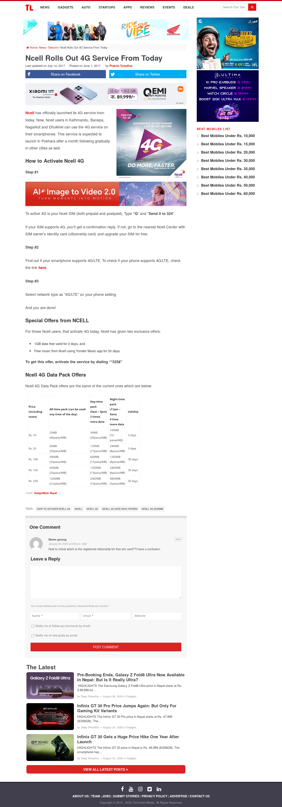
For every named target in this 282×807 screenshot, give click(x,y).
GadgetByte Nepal (45, 493)
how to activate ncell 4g (53, 508)
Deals (188, 7)
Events (169, 7)
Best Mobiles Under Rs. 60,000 (227, 193)
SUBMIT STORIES (126, 796)
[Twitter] (149, 788)
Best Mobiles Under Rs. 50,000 (227, 185)
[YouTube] (131, 788)
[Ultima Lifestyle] (228, 121)
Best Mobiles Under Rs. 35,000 (227, 168)
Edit (84, 543)
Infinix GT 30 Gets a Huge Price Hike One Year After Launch (128, 739)
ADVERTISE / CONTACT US (190, 796)
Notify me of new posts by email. (57, 635)
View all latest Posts (105, 769)
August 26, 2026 (113, 696)
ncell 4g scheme (153, 508)
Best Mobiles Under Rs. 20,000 (227, 152)
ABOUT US (80, 796)
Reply (178, 539)
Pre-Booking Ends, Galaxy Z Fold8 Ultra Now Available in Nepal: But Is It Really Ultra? (131, 677)
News (45, 7)
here (42, 267)
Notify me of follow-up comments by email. (63, 626)
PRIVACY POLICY (154, 796)
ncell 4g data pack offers (119, 508)
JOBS (106, 796)
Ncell (30, 112)
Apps (127, 7)
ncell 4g (92, 508)
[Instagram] (140, 788)
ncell (78, 508)
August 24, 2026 (113, 727)
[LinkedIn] (159, 788)
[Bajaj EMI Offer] (228, 68)
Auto (86, 7)
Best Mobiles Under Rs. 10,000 (227, 135)
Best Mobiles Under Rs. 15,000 (227, 144)
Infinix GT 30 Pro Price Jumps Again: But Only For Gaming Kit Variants (127, 708)
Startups (107, 7)
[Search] (252, 7)
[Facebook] (122, 788)
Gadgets (65, 7)
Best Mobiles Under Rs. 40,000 (227, 177)
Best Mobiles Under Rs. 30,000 (227, 160)
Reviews (147, 7)
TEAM (95, 796)
